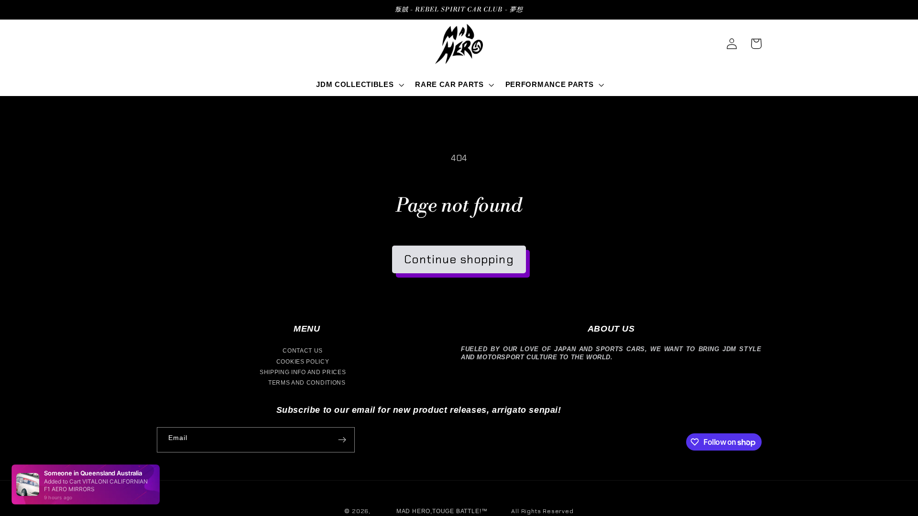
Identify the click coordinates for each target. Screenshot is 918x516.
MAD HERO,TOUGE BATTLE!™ (442, 511)
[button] (359, 85)
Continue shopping (459, 259)
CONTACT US (303, 350)
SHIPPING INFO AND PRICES (303, 372)
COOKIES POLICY (302, 361)
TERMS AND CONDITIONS (307, 382)
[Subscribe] (342, 440)
